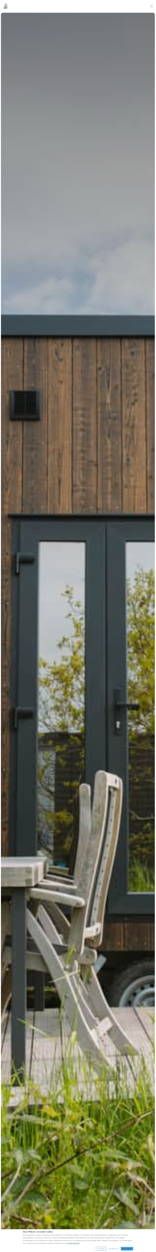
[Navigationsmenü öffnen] (152, 6)
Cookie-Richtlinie (73, 1243)
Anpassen (101, 1249)
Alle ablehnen (114, 1249)
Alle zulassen (127, 1249)
